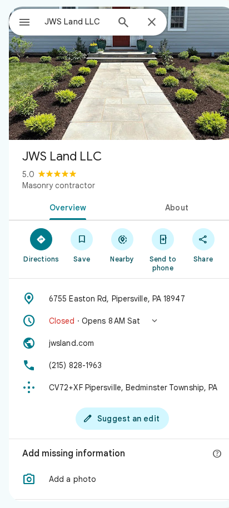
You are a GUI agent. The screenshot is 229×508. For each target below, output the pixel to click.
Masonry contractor (58, 185)
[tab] (65, 206)
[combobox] (76, 21)
